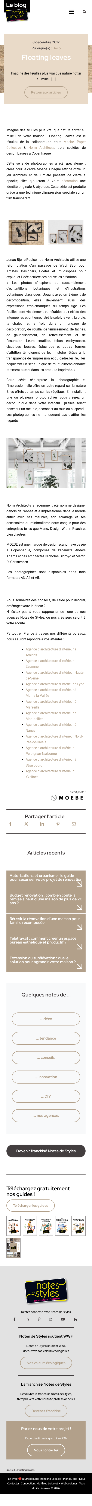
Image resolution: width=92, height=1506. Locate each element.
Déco (56, 48)
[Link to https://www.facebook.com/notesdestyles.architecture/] (14, 1319)
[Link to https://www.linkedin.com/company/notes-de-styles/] (27, 1319)
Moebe (69, 142)
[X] (26, 824)
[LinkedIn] (42, 824)
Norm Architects (41, 148)
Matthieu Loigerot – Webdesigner (57, 1483)
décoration (70, 181)
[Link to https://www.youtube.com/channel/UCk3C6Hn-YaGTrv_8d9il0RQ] (63, 1319)
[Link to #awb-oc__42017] (84, 11)
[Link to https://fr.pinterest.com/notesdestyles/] (39, 1319)
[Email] (74, 824)
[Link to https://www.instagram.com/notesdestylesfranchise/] (50, 1319)
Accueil (10, 1470)
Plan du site (70, 1478)
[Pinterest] (58, 824)
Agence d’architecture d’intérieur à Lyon (55, 684)
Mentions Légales (50, 1478)
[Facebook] (10, 824)
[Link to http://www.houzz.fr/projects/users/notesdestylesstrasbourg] (75, 1319)
